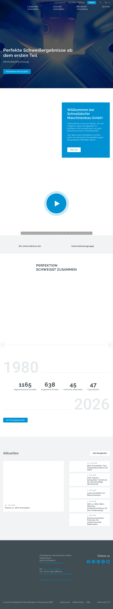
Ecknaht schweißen (59, 7)
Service (106, 6)
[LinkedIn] (98, 561)
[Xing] (103, 561)
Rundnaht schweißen (82, 7)
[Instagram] (93, 561)
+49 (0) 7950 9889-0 (52, 569)
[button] (56, 203)
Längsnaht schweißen (32, 7)
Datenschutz (78, 602)
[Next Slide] (110, 345)
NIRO (51, 602)
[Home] (15, 8)
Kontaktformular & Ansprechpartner (56, 580)
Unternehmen (60, 3)
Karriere (81, 3)
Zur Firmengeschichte (15, 420)
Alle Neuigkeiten (100, 453)
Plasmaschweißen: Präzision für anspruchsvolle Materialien (95, 521)
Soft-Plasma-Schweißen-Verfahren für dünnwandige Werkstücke (97, 481)
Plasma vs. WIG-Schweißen (17, 508)
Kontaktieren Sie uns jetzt (17, 72)
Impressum (65, 602)
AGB (88, 602)
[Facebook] (88, 561)
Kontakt (91, 2)
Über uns (74, 150)
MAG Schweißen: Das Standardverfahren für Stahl (97, 468)
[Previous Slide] (3, 345)
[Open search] (100, 2)
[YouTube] (108, 561)
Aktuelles (72, 3)
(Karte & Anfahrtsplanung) (51, 563)
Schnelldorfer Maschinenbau (23, 602)
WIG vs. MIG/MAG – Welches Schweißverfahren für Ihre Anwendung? (97, 507)
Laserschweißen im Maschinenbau (96, 494)
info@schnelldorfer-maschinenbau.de (56, 574)
